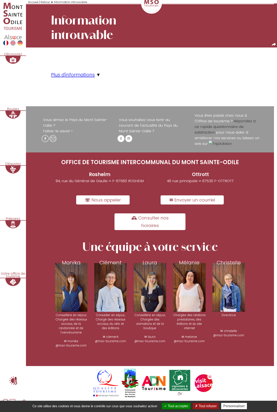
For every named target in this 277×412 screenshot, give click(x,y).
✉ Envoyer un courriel (192, 200)
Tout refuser (207, 406)
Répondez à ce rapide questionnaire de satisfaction (225, 126)
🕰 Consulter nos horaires (150, 222)
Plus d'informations (73, 75)
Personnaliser (234, 406)
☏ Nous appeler (103, 200)
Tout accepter (177, 406)
